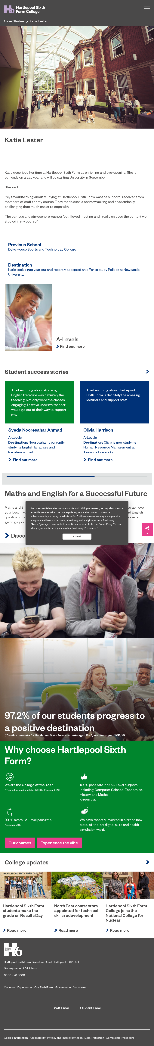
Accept (77, 536)
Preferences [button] (90, 528)
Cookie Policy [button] (105, 524)
